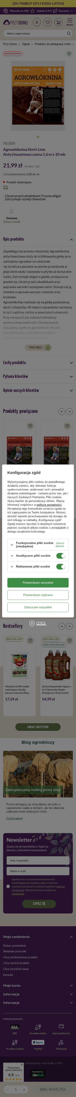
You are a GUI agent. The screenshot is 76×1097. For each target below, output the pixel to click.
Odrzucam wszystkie (38, 607)
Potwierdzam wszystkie (38, 582)
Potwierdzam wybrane (38, 595)
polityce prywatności (49, 505)
